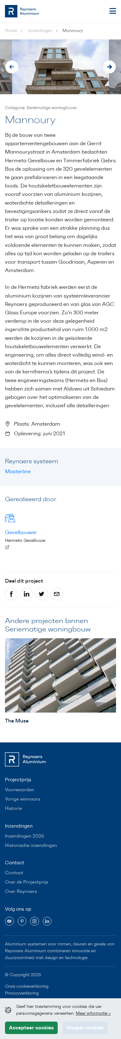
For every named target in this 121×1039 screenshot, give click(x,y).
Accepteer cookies (31, 1027)
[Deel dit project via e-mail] (57, 594)
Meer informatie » (93, 1013)
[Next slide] (109, 66)
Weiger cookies (85, 1027)
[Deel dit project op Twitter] (41, 594)
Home (11, 30)
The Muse (17, 721)
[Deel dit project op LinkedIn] (26, 594)
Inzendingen (40, 30)
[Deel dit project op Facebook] (11, 594)
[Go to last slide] (11, 66)
